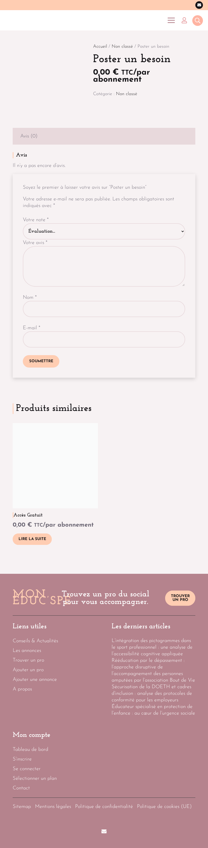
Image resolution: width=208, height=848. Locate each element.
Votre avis (35, 242)
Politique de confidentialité (104, 806)
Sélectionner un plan (35, 778)
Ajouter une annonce (35, 679)
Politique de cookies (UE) (164, 806)
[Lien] (185, 20)
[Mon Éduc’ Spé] (30, 20)
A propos (22, 689)
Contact (21, 788)
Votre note (36, 219)
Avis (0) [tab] (29, 136)
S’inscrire (22, 759)
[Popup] (197, 21)
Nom (30, 297)
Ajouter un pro (28, 669)
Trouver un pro (28, 660)
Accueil (100, 46)
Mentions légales (53, 806)
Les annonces (27, 650)
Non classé (122, 46)
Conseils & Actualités (35, 641)
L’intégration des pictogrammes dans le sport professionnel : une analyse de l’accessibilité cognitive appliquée (152, 647)
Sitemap (22, 806)
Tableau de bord (30, 749)
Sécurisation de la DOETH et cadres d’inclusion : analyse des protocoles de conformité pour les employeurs (152, 693)
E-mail (31, 328)
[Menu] (171, 20)
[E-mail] (199, 5)
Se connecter (27, 768)
